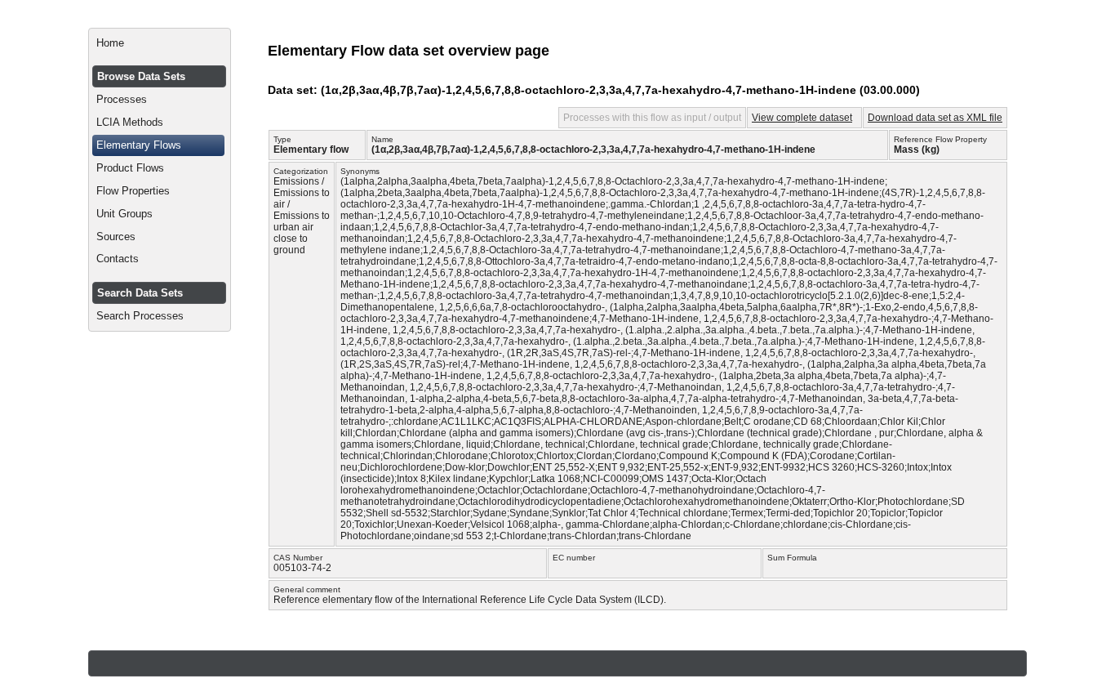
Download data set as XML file (935, 117)
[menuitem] (159, 43)
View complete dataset (802, 117)
